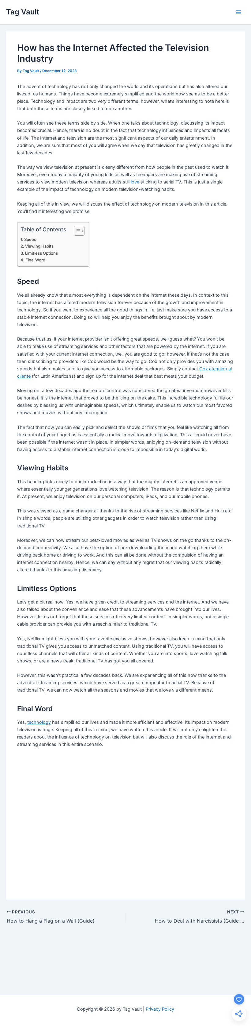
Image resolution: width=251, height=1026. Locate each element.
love (135, 182)
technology (39, 722)
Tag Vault (22, 11)
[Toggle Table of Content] (76, 231)
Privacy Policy (160, 1009)
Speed (30, 239)
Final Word (35, 259)
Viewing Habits (39, 246)
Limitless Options (41, 253)
